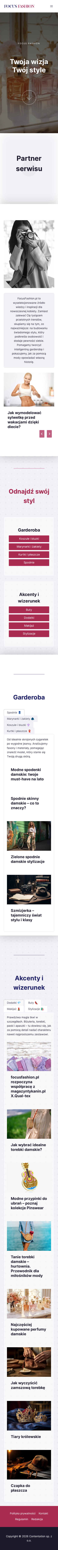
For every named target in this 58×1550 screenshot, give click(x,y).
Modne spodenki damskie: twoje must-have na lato (27, 774)
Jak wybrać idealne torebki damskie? (28, 1147)
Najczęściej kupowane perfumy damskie (28, 1329)
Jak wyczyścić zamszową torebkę (28, 1385)
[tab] (14, 712)
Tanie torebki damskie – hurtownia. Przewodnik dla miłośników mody (27, 1266)
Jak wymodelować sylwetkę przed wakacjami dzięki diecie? (24, 419)
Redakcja (37, 1519)
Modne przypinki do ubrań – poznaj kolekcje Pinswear (29, 1203)
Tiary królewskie (26, 1436)
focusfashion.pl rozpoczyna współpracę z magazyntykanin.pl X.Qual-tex (28, 1086)
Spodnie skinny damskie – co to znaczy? (25, 803)
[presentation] (29, 390)
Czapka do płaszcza (20, 1488)
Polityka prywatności (22, 1513)
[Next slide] (49, 434)
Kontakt (43, 1513)
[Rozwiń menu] (51, 6)
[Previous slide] (41, 434)
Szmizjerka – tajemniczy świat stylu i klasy (26, 915)
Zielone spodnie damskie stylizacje (28, 859)
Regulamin (21, 1519)
